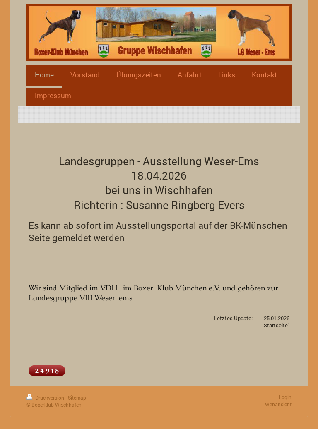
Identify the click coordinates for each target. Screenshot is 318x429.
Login (285, 397)
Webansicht (278, 404)
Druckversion (49, 397)
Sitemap (77, 397)
